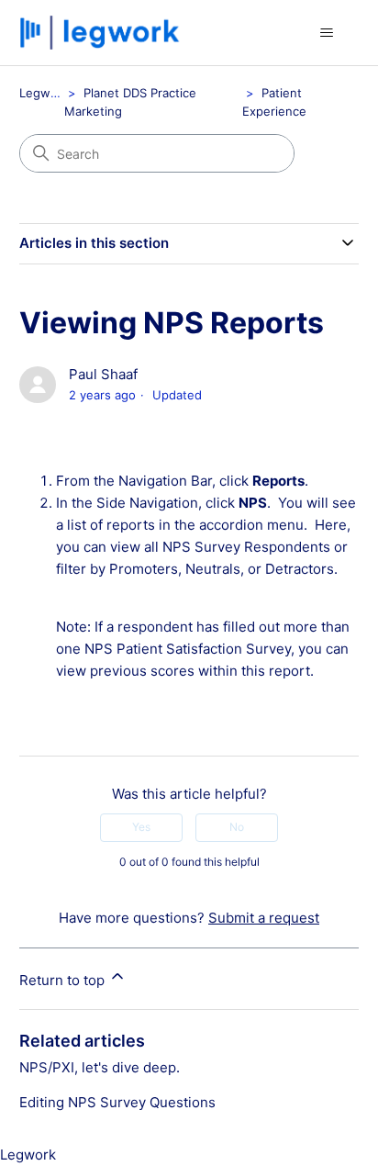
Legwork (44, 92)
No (236, 827)
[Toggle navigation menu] (326, 33)
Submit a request (263, 917)
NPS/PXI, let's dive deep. (99, 1067)
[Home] (102, 33)
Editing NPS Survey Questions (117, 1102)
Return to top (63, 980)
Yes (141, 827)
